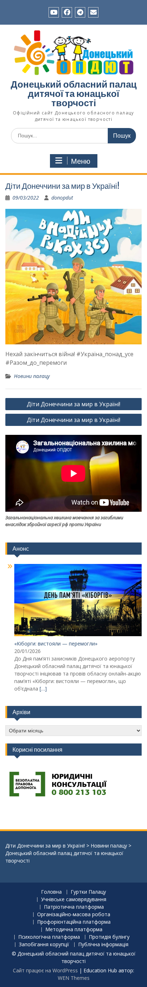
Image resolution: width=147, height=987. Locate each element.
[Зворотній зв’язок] (93, 12)
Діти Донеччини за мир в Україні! (73, 404)
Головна (51, 892)
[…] (43, 688)
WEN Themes (74, 977)
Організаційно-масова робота (73, 914)
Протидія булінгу (109, 937)
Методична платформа (73, 929)
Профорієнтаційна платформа (74, 922)
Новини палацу (32, 376)
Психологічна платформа (49, 937)
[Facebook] (67, 12)
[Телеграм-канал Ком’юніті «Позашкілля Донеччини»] (80, 12)
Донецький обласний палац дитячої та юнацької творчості (74, 93)
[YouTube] (54, 12)
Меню (80, 161)
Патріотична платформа (74, 907)
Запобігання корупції (44, 944)
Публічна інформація (103, 944)
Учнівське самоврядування (73, 899)
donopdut (62, 197)
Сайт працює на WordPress (45, 970)
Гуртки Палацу (88, 892)
